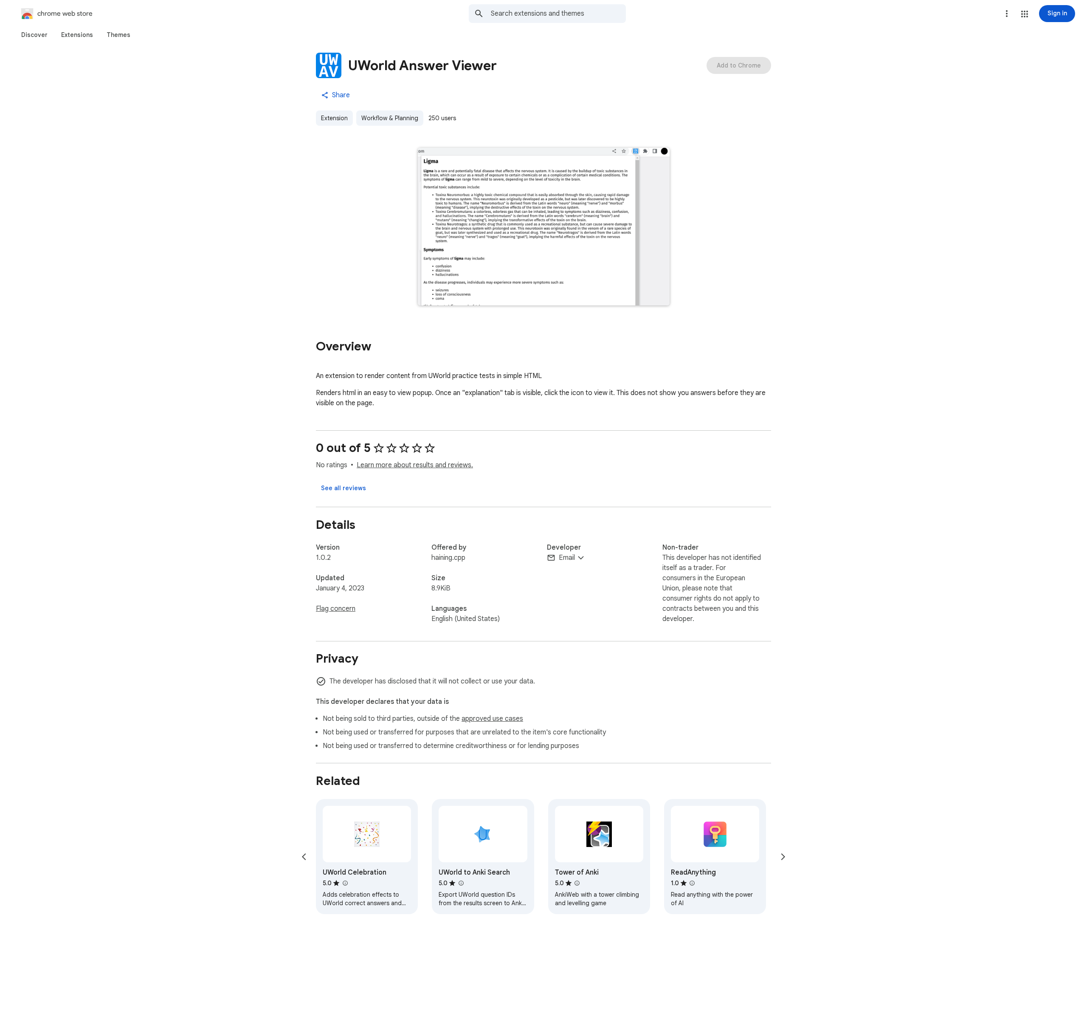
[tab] (34, 34)
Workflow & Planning (389, 118)
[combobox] (558, 13)
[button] (1024, 14)
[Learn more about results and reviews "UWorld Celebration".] (345, 883)
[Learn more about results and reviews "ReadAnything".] (692, 883)
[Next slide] (782, 856)
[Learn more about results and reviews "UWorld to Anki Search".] (461, 883)
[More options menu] (1006, 13)
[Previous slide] (304, 856)
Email (567, 557)
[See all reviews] (343, 488)
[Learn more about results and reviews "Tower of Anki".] (577, 883)
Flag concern (335, 608)
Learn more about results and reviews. (415, 465)
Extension (334, 118)
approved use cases (492, 718)
